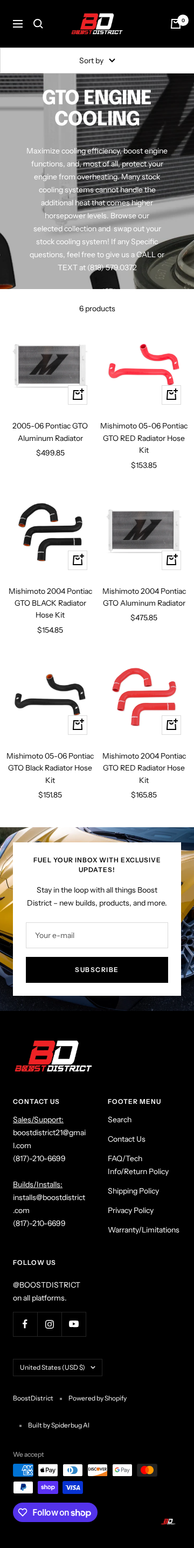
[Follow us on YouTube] (73, 1324)
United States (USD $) (52, 1367)
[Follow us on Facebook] (25, 1324)
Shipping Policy (133, 1191)
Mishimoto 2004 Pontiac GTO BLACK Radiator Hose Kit (50, 603)
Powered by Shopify (97, 1398)
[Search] (38, 24)
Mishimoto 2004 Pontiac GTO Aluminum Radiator (144, 597)
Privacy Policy (131, 1210)
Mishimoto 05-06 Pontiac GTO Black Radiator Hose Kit (50, 768)
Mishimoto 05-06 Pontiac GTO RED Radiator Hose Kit (144, 438)
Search (119, 1119)
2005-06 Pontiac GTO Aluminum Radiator (50, 432)
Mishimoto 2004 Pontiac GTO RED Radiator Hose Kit (144, 768)
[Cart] (175, 24)
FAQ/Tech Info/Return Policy (138, 1165)
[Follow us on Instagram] (49, 1324)
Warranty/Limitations (143, 1230)
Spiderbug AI (70, 1425)
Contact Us (127, 1139)
